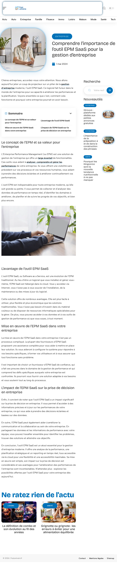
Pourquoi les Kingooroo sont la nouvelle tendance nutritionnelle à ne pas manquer (91, 170)
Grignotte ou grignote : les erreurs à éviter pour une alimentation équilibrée (58, 529)
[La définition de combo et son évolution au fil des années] (19, 512)
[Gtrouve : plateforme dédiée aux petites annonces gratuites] (108, 114)
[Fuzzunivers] (20, 8)
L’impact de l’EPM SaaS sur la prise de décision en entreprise (56, 129)
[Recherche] (104, 8)
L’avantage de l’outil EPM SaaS (55, 120)
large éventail (45, 158)
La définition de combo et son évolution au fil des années (19, 529)
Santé (50, 506)
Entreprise (62, 36)
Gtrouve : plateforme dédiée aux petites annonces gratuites (89, 117)
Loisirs (11, 506)
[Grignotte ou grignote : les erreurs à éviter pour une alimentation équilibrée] (58, 512)
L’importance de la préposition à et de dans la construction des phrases (91, 142)
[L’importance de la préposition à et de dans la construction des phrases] (108, 140)
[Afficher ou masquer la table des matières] (47, 113)
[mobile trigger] (5, 8)
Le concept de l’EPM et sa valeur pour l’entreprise (20, 121)
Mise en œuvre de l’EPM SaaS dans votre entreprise (19, 129)
